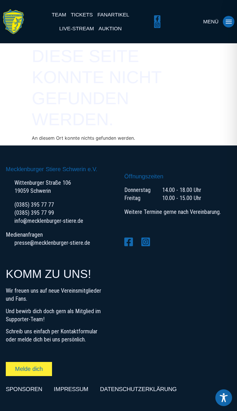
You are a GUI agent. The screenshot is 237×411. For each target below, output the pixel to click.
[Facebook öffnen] (159, 18)
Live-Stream (76, 28)
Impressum (71, 389)
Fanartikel (113, 15)
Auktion (110, 28)
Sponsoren (24, 389)
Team (59, 15)
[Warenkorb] (192, 22)
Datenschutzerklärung (138, 389)
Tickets (82, 15)
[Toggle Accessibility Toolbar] (224, 398)
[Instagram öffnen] (159, 25)
